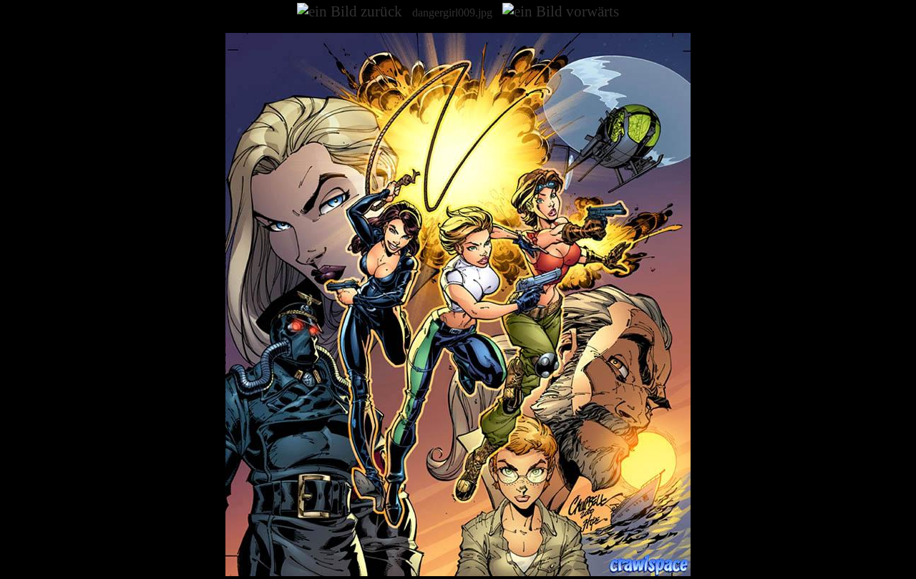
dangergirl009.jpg (452, 12)
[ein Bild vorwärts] (560, 11)
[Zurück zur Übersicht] (458, 572)
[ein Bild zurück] (349, 11)
